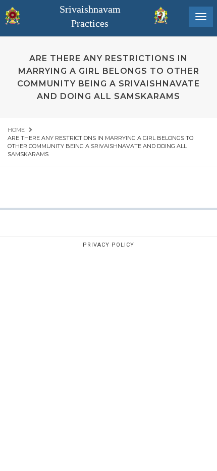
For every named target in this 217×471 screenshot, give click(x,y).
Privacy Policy (108, 245)
